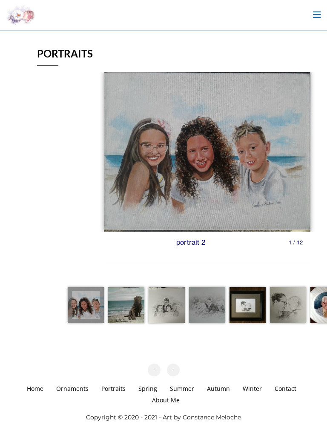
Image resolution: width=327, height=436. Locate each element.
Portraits (113, 388)
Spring (147, 388)
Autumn (218, 388)
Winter (252, 388)
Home (35, 388)
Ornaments (72, 388)
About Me (166, 400)
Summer (182, 388)
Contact (285, 388)
